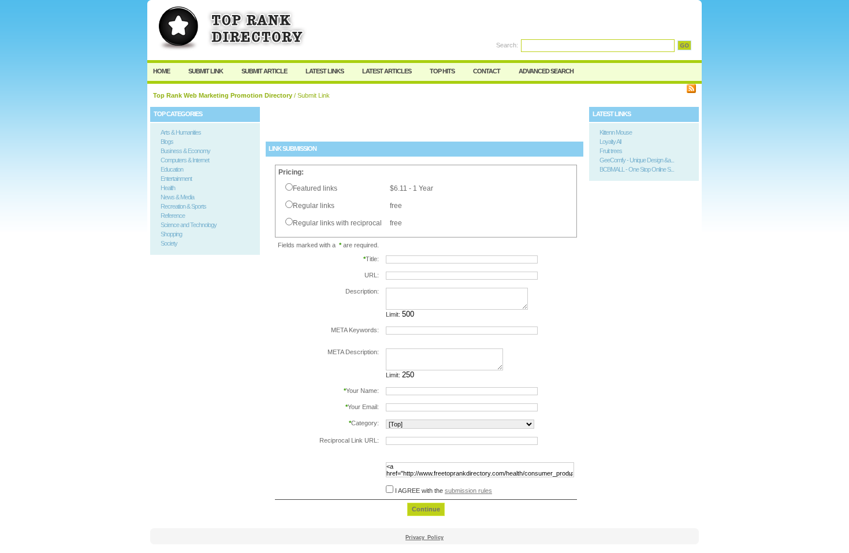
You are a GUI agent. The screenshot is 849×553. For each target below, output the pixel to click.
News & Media (177, 197)
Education (172, 169)
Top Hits (442, 71)
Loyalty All (610, 141)
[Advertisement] (401, 124)
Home (161, 71)
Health (168, 187)
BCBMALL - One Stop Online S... (636, 169)
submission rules (468, 490)
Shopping (171, 234)
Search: (507, 45)
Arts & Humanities (181, 132)
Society (169, 243)
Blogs (167, 141)
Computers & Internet (185, 160)
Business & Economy (185, 150)
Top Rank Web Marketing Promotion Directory (222, 95)
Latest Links (325, 71)
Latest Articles (386, 71)
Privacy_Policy (424, 537)
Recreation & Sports (183, 206)
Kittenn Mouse (615, 132)
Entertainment (176, 178)
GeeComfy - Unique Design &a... (636, 160)
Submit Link (205, 71)
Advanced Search (546, 71)
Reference (173, 215)
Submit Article (264, 71)
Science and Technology (189, 224)
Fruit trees (610, 150)
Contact (486, 71)
